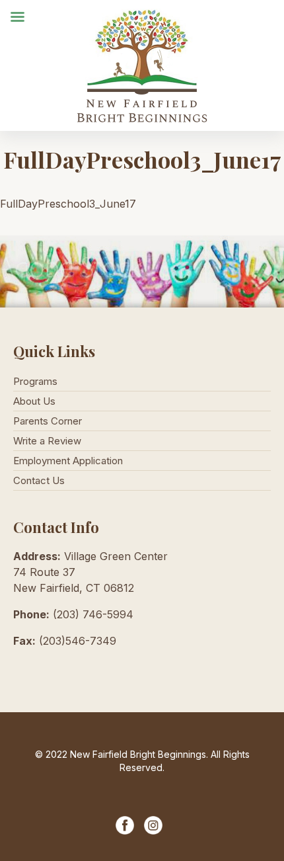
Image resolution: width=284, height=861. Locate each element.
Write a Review (47, 440)
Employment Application (68, 460)
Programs (35, 381)
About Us (34, 401)
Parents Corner (47, 421)
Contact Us (39, 480)
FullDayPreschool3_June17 (68, 203)
